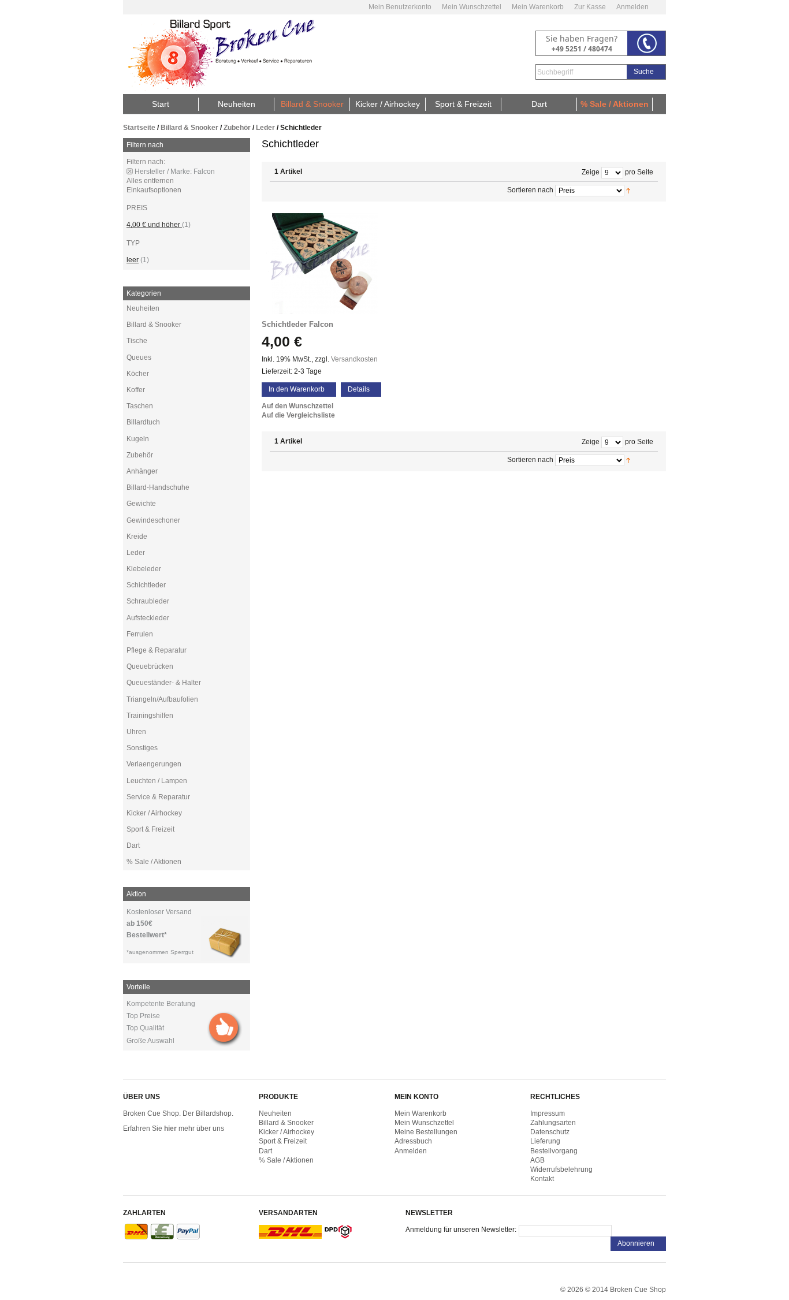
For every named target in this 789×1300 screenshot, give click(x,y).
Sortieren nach (530, 190)
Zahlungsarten (553, 1123)
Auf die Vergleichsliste (298, 415)
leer (132, 260)
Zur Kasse (590, 7)
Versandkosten (354, 359)
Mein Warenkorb (538, 7)
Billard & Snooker (189, 128)
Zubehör (237, 128)
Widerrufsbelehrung (561, 1169)
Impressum (547, 1113)
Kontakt (542, 1179)
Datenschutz (550, 1132)
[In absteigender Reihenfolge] (642, 190)
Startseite (139, 128)
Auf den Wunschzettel (297, 406)
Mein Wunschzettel (471, 7)
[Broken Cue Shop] (219, 54)
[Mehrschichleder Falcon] (325, 263)
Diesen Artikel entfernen (129, 171)
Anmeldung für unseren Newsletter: (460, 1229)
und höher (154, 225)
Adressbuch (413, 1141)
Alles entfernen (150, 181)
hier (170, 1128)
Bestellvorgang (554, 1151)
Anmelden (632, 7)
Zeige (591, 172)
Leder (265, 128)
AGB (537, 1160)
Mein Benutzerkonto (400, 7)
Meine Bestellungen (425, 1132)
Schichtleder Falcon (297, 324)
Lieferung (545, 1141)
